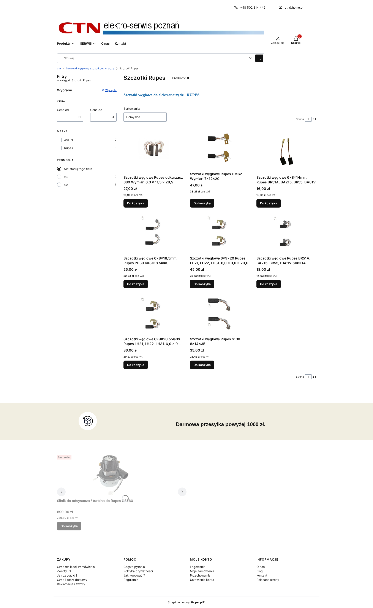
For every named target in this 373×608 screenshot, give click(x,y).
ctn (59, 68)
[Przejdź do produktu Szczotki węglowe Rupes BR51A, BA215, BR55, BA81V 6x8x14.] (286, 234)
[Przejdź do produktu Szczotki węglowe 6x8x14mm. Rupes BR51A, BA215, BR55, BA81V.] (286, 151)
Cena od (63, 110)
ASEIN (68, 140)
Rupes (68, 148)
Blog (259, 571)
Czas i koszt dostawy (72, 579)
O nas (260, 567)
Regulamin (130, 579)
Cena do (96, 110)
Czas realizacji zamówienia (76, 567)
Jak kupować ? (134, 575)
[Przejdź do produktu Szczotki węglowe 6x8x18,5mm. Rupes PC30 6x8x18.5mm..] (153, 234)
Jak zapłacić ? (67, 575)
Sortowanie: (131, 108)
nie (66, 185)
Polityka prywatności (138, 571)
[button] (259, 58)
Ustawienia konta (202, 579)
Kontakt (261, 575)
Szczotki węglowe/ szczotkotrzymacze (90, 68)
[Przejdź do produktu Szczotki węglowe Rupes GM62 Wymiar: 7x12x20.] (220, 150)
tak (66, 177)
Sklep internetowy (185, 602)
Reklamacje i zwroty (71, 584)
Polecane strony (267, 579)
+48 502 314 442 (252, 7)
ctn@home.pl (294, 7)
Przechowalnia (200, 575)
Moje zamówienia (202, 571)
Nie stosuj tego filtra (78, 169)
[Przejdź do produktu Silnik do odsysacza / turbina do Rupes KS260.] (111, 475)
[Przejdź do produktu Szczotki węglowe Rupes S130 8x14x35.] (220, 315)
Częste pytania (134, 567)
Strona (300, 119)
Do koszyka (135, 203)
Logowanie (197, 567)
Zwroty (62, 571)
